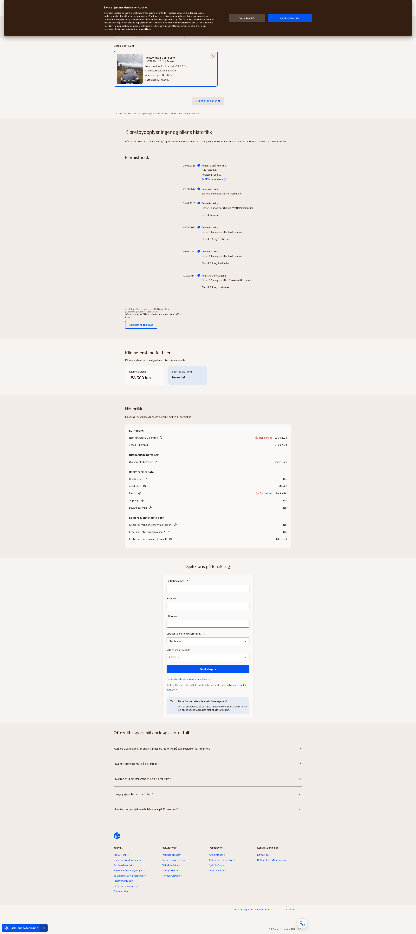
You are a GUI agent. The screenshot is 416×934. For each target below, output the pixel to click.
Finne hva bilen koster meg (127, 860)
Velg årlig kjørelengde (178, 649)
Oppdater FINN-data (141, 324)
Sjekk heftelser (217, 865)
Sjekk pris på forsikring (24, 927)
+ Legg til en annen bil (208, 100)
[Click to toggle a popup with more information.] (161, 438)
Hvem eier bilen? (217, 870)
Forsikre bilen (121, 891)
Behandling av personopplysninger (253, 909)
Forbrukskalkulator (171, 854)
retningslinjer (227, 685)
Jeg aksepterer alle (290, 18)
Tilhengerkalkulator (172, 875)
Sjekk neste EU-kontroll (221, 860)
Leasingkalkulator (171, 870)
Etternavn (172, 616)
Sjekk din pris (208, 669)
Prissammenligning (123, 880)
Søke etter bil (121, 854)
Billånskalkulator (170, 865)
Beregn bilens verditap (173, 860)
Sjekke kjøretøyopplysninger (128, 870)
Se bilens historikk (123, 865)
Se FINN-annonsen (212, 179)
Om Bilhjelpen (216, 854)
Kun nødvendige (247, 18)
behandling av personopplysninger (194, 679)
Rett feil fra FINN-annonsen (271, 860)
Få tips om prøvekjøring (126, 886)
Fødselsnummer (175, 580)
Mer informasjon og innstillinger (137, 29)
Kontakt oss (263, 854)
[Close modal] (213, 55)
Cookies (290, 909)
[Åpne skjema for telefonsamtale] (302, 923)
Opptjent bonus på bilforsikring (184, 633)
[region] (208, 18)
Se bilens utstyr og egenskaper (130, 875)
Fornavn (171, 598)
